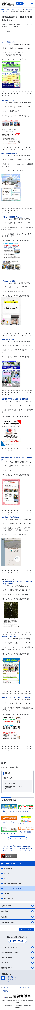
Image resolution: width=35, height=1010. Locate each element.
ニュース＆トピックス (9, 947)
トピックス (7, 873)
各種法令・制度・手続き (10, 952)
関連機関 (4, 911)
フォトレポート (8, 898)
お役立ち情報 (6, 906)
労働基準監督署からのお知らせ (13, 883)
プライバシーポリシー (26, 988)
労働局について (6, 968)
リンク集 (5, 988)
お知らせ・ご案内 (7, 922)
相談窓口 (4, 917)
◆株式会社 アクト (7, 100)
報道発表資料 (8, 868)
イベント (6, 878)
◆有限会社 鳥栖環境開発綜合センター (13, 217)
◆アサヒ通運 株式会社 (8, 42)
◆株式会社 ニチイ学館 (8, 637)
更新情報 (6, 893)
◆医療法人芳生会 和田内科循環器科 (14, 399)
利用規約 (5, 991)
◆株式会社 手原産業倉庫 (10, 517)
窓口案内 (4, 963)
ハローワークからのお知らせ (12, 888)
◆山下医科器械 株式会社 (9, 153)
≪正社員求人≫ (8, 581)
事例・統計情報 (6, 957)
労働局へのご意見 (18, 941)
